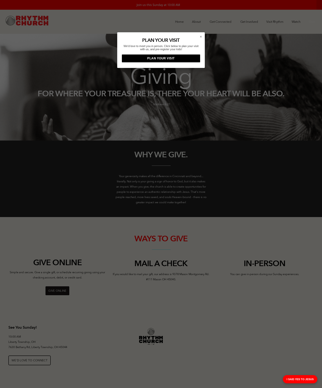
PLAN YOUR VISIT (161, 58)
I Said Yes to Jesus (300, 379)
